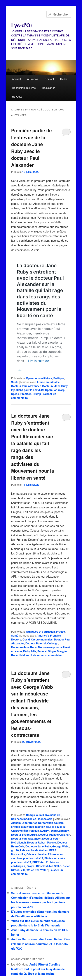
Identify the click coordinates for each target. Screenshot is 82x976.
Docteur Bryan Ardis (24, 845)
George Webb (60, 857)
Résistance (48, 88)
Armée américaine (48, 393)
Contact (49, 79)
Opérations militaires (39, 389)
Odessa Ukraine (36, 865)
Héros (63, 79)
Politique (58, 389)
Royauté (17, 96)
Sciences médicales (23, 830)
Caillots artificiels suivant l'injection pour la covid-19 (38, 836)
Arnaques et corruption (40, 642)
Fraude (60, 642)
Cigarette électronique (25, 841)
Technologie (45, 830)
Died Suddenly (60, 841)
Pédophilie (29, 662)
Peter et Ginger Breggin (52, 662)
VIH (23, 881)
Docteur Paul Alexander (26, 397)
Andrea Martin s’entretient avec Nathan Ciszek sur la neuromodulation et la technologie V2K (40, 954)
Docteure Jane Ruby (55, 397)
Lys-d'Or (21, 25)
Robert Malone (20, 666)
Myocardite (18, 865)
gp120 (15, 861)
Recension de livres (24, 88)
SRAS (57, 877)
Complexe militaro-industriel (43, 826)
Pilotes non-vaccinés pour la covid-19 (37, 867)
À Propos (32, 79)
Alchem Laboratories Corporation (32, 834)
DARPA (45, 841)
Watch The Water (37, 881)
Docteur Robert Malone (41, 853)
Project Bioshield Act (39, 877)
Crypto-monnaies (42, 650)
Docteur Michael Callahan (54, 845)
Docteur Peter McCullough (41, 654)
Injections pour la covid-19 (27, 401)
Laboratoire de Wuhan (33, 861)
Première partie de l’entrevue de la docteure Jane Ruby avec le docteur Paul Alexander (31, 147)
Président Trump (30, 405)
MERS (52, 861)
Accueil (16, 79)
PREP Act (38, 873)
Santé (14, 393)
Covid (26, 650)
